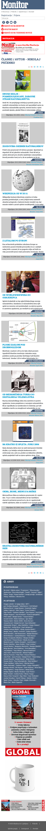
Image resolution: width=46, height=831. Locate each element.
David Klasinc (8, 636)
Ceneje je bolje (29, 594)
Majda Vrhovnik (29, 680)
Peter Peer (19, 655)
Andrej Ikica (16, 627)
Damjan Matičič (35, 646)
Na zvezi (39, 207)
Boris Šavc (38, 667)
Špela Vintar (8, 680)
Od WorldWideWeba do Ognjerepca (16, 296)
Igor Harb (29, 619)
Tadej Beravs (23, 606)
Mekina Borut (8, 608)
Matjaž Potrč (26, 657)
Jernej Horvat (8, 623)
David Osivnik (16, 653)
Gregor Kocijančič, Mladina (13, 638)
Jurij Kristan (31, 642)
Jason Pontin (16, 657)
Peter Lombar (30, 644)
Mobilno (12, 596)
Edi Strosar (19, 667)
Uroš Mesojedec (30, 648)
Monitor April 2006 (36, 365)
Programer (24, 590)
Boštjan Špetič (8, 672)
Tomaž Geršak (28, 617)
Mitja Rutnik (30, 659)
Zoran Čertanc (30, 610)
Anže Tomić (30, 672)
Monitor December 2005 (35, 567)
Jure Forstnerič (20, 614)
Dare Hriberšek (30, 623)
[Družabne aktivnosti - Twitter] (7, 22)
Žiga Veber (23, 676)
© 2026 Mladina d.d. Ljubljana (18, 824)
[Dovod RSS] (14, 22)
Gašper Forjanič (9, 614)
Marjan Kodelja (28, 638)
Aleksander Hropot (10, 625)
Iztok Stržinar (28, 667)
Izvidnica (39, 594)
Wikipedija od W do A (15, 193)
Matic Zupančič (17, 682)
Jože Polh (7, 657)
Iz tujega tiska (19, 604)
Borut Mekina (18, 648)
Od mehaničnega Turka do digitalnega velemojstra (18, 395)
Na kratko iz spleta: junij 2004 (20, 444)
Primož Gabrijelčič (33, 614)
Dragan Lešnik (9, 604)
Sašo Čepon (20, 610)
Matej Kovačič (8, 642)
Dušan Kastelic (31, 631)
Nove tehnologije (36, 361)
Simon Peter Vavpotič (11, 676)
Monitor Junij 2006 (36, 212)
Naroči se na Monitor (14, 26)
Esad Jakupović (26, 627)
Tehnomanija (34, 590)
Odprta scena (15, 590)
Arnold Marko (8, 646)
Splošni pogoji (12, 828)
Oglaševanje (23, 12)
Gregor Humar (34, 625)
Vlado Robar (36, 657)
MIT (27, 604)
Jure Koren (7, 640)
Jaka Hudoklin (23, 625)
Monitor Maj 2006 (37, 316)
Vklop (6, 596)
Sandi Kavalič (8, 633)
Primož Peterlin (29, 655)
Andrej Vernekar (9, 678)
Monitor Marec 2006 (36, 415)
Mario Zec (7, 682)
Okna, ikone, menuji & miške (19, 491)
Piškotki (14, 12)
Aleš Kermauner (20, 633)
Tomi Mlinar (17, 650)
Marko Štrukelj (20, 672)
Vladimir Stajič (21, 665)
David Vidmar (21, 678)
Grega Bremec (19, 608)
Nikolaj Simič (28, 663)
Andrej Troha (18, 674)
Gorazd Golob (8, 619)
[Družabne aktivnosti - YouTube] (11, 22)
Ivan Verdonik (33, 676)
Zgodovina (39, 160)
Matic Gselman (19, 619)
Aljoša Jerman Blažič (27, 629)
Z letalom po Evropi (14, 240)
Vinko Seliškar (9, 663)
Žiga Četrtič (7, 612)
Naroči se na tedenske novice (18, 33)
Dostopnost (25, 828)
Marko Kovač (27, 640)
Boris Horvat (28, 621)
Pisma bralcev (19, 594)
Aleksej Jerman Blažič (11, 629)
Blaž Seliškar (32, 661)
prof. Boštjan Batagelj (11, 606)
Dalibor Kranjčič (20, 642)
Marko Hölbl (18, 621)
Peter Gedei (7, 617)
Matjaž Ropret (19, 659)
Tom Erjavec (30, 612)
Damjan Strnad (9, 667)
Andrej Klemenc (20, 636)
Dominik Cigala (30, 608)
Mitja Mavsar (8, 648)
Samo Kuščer (20, 644)
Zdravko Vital (18, 680)
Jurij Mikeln (8, 650)
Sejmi (40, 592)
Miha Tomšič (8, 674)
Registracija (6, 15)
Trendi (27, 592)
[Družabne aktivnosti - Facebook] (3, 22)
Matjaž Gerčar (17, 617)
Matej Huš (7, 627)
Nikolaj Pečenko (30, 115)
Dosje (40, 112)
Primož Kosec (17, 640)
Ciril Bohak (33, 606)
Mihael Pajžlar (28, 653)
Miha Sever (19, 663)
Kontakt (31, 12)
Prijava (17, 15)
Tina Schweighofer (20, 661)
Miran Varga (28, 674)
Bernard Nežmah (29, 650)
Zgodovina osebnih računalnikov (22, 146)
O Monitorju (5, 12)
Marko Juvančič (19, 631)
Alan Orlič (7, 653)
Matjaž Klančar (32, 633)
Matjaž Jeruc (8, 631)
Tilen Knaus (31, 636)
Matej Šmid (29, 669)
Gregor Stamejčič (33, 665)
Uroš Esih (39, 612)
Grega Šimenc (19, 669)
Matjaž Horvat (19, 623)
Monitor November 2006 (34, 164)
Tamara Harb (8, 621)
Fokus (6, 594)
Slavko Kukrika (9, 644)
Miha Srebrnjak (9, 665)
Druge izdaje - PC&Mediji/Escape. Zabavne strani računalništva (18, 96)
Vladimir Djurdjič (18, 612)
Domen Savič (8, 661)
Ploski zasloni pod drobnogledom (13, 346)
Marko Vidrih (31, 678)
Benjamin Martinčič (21, 646)
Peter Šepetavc (8, 669)
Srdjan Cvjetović (9, 610)
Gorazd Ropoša (9, 659)
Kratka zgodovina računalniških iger (23, 547)
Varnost (33, 592)
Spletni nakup (11, 29)
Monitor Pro (20, 596)
